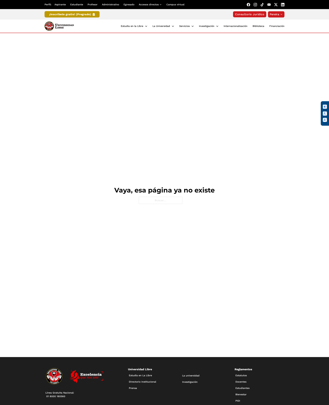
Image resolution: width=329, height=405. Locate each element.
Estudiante (76, 4)
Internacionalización (235, 26)
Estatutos (241, 375)
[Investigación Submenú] (217, 26)
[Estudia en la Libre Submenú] (146, 26)
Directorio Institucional (142, 381)
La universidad (190, 375)
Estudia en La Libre (140, 375)
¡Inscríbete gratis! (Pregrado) (70, 14)
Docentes (240, 381)
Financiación (276, 26)
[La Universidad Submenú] (173, 26)
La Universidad (161, 26)
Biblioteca (258, 26)
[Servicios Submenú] (192, 26)
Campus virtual (175, 4)
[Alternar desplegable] (161, 4)
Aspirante (60, 4)
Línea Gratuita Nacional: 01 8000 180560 (59, 394)
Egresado (129, 4)
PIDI (237, 400)
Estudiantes (242, 388)
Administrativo (110, 4)
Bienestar (241, 394)
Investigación (206, 26)
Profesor (93, 4)
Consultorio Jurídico (249, 14)
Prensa (133, 388)
